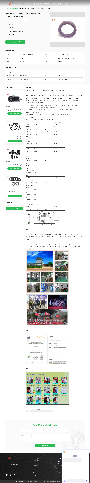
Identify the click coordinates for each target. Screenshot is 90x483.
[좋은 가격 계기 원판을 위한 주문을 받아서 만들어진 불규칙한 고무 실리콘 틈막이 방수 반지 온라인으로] (14, 126)
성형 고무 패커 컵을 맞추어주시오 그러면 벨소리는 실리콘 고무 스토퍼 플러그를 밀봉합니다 (14, 166)
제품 (23, 3)
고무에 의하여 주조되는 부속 (35, 409)
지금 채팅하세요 (14, 42)
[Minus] (86, 452)
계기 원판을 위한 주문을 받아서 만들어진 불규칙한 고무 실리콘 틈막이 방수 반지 (14, 138)
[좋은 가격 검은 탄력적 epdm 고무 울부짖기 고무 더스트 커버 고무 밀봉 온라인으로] (14, 99)
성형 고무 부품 (15, 8)
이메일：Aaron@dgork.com (13, 464)
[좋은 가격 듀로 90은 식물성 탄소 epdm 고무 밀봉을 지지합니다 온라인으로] (14, 181)
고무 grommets (41, 411)
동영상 (29, 3)
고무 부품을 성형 (49, 411)
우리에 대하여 (37, 3)
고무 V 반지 (42, 409)
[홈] (10, 3)
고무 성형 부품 (33, 411)
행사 (54, 3)
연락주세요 (47, 3)
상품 (10, 8)
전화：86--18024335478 (12, 462)
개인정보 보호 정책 (20, 481)
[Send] (87, 480)
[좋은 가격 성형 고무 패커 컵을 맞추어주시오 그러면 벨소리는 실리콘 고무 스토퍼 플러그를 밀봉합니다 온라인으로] (14, 154)
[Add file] (64, 480)
